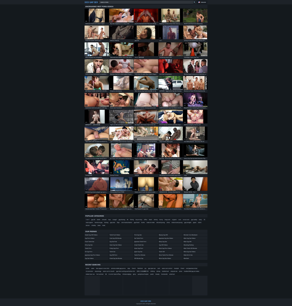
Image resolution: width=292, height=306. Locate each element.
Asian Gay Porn (138, 248)
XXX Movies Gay (138, 258)
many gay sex (163, 241)
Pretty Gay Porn (114, 248)
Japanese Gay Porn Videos (92, 255)
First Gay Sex (138, 235)
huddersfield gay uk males (191, 271)
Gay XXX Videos (163, 245)
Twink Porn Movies (139, 255)
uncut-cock (186, 219)
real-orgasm (89, 222)
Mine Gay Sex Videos (190, 251)
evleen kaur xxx (90, 274)
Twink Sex (112, 251)
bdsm (199, 222)
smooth (104, 219)
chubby (93, 225)
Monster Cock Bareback (190, 235)
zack (158, 268)
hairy (200, 219)
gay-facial (136, 222)
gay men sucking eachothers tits (125, 271)
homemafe (164, 274)
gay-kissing (122, 219)
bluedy (157, 274)
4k (127, 219)
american (172, 274)
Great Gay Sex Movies (116, 258)
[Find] (194, 2)
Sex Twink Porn (138, 238)
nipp (128, 268)
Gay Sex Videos (89, 258)
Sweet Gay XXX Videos (91, 235)
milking (152, 271)
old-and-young (160, 222)
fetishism (140, 268)
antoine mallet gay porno (118, 268)
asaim (152, 274)
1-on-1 (87, 219)
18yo (118, 222)
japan (194, 222)
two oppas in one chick (102, 268)
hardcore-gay (98, 222)
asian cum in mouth (108, 271)
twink (98, 219)
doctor (88, 225)
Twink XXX (162, 251)
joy (145, 268)
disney (158, 271)
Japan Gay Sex (138, 251)
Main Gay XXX (187, 241)
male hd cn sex (188, 255)
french (134, 268)
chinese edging (126, 274)
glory (134, 274)
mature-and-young (177, 222)
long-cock (167, 219)
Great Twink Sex (139, 245)
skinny (156, 219)
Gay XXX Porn (113, 255)
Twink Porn (88, 248)
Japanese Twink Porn (140, 241)
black (150, 219)
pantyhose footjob (143, 274)
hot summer (100, 274)
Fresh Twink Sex (89, 241)
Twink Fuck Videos (115, 235)
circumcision (89, 271)
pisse (180, 271)
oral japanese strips (191, 268)
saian (92, 268)
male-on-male (151, 222)
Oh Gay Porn (88, 251)
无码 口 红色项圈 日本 (143, 271)
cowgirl (115, 219)
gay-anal (112, 222)
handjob (176, 268)
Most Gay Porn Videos (165, 248)
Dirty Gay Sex (89, 245)
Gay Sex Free (113, 241)
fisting (132, 219)
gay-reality (194, 219)
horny (161, 219)
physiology (98, 271)
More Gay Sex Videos (165, 258)
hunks (143, 222)
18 (204, 219)
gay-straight (187, 222)
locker (87, 268)
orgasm (174, 219)
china (168, 222)
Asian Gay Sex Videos (116, 245)
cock (179, 219)
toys (109, 219)
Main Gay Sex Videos (190, 238)
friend (182, 268)
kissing (106, 222)
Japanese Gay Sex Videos (166, 238)
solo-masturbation (126, 222)
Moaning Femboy (189, 245)
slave (99, 225)
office (145, 219)
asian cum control (167, 268)
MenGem (186, 258)
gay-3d (93, 219)
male (103, 225)
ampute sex (174, 271)
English (203, 2)
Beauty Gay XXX (163, 235)
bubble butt (165, 271)
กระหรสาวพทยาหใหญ (114, 274)
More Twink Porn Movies (166, 255)
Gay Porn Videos (89, 238)
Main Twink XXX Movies (190, 248)
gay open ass (152, 268)
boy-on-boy (139, 219)
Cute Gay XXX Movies (116, 238)
